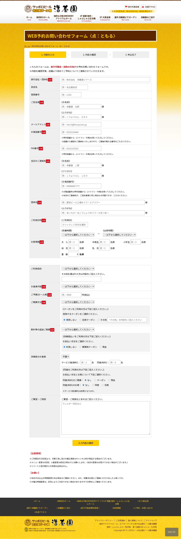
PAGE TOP (172, 532)
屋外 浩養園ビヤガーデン (125, 18)
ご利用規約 (120, 520)
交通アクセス (40, 512)
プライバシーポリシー (104, 520)
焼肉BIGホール (43, 18)
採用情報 (117, 508)
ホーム (29, 18)
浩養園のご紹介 (148, 18)
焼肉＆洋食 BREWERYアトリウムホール (64, 18)
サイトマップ (151, 520)
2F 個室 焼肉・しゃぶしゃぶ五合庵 (87, 18)
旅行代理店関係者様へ (90, 508)
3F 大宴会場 (105, 18)
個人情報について (135, 520)
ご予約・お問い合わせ (143, 508)
